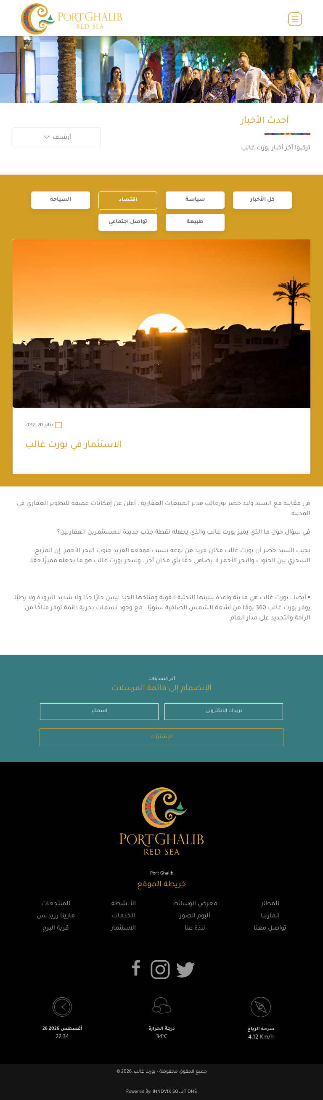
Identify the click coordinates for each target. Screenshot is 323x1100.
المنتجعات (55, 904)
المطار (270, 904)
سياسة (195, 200)
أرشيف (61, 138)
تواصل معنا (270, 928)
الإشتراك (161, 737)
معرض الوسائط (194, 904)
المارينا (270, 916)
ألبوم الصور (195, 916)
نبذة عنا (195, 928)
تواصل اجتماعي (128, 222)
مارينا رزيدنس (56, 916)
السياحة (60, 200)
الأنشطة (123, 904)
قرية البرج (55, 928)
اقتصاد (128, 200)
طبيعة (195, 222)
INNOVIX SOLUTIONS (174, 1092)
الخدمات (123, 916)
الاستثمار (123, 928)
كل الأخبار (262, 200)
